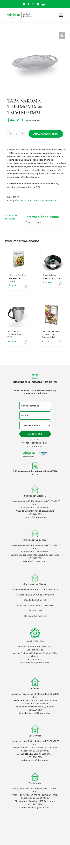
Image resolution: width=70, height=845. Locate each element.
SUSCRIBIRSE (35, 434)
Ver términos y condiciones (35, 443)
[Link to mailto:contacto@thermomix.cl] (24, 4)
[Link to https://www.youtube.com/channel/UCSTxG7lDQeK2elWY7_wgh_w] (38, 4)
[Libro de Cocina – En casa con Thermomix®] (51, 314)
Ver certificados (34, 447)
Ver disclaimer (35, 439)
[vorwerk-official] (20, 12)
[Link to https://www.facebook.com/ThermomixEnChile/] (28, 4)
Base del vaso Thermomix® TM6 (52, 277)
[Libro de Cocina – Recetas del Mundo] (18, 258)
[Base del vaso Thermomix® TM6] (53, 258)
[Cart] (43, 2)
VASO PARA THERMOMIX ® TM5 (15, 334)
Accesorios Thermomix (32, 200)
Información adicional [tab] (11, 217)
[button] (62, 35)
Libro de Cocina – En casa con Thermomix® (51, 334)
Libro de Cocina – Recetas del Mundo (18, 278)
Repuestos (50, 200)
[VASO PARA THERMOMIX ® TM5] (17, 314)
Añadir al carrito (45, 133)
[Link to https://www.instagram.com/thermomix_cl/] (33, 4)
